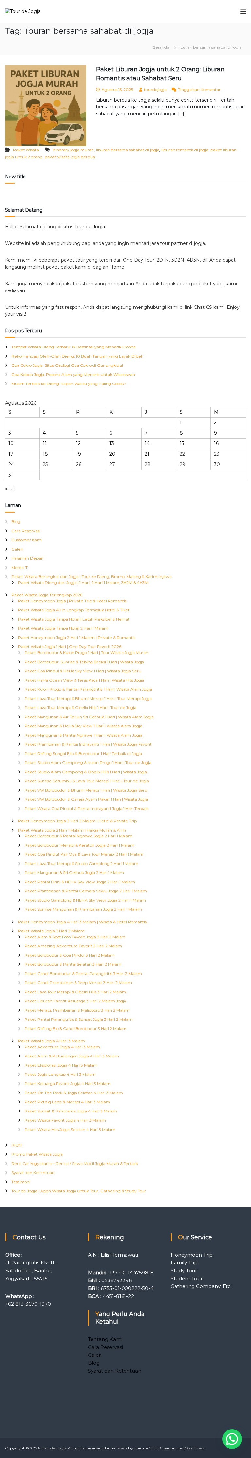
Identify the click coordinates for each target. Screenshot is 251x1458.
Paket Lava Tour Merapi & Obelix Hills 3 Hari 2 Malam (75, 991)
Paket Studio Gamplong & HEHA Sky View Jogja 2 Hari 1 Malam (85, 900)
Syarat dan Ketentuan (33, 1172)
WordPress (193, 1448)
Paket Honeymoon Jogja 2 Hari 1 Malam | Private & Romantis (76, 637)
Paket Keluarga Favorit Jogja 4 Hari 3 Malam (67, 1083)
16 (216, 443)
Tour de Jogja (90, 227)
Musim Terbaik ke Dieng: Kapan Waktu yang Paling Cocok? (68, 383)
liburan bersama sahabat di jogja (127, 149)
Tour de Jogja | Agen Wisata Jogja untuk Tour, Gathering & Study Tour (78, 1190)
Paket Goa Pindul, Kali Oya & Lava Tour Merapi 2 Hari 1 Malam (84, 854)
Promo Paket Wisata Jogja (37, 1154)
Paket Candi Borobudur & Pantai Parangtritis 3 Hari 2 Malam (83, 973)
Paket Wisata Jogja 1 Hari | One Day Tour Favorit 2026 (69, 646)
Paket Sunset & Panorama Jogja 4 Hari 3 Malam (71, 1111)
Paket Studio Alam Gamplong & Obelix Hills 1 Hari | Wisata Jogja (86, 771)
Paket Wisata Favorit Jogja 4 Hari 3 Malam (65, 1120)
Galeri (17, 549)
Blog (15, 521)
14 (147, 443)
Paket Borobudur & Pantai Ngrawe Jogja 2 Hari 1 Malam (78, 835)
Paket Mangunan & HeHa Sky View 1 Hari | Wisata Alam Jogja (83, 725)
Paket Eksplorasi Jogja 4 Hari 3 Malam (61, 1065)
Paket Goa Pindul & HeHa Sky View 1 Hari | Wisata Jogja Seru (83, 670)
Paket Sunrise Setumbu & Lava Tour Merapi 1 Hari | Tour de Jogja (87, 780)
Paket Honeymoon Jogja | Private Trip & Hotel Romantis (72, 600)
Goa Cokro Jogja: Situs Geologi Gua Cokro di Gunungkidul (67, 365)
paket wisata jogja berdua (70, 156)
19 (78, 454)
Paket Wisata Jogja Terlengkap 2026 (46, 594)
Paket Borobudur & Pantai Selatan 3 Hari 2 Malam (73, 964)
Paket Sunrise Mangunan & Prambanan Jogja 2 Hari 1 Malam (83, 909)
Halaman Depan (27, 558)
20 (112, 454)
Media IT (19, 567)
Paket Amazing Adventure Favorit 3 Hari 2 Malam (73, 946)
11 (45, 443)
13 (111, 443)
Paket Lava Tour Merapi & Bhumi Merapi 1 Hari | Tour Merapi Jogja (88, 698)
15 (182, 443)
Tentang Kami (105, 1339)
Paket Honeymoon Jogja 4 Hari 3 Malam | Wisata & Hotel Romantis (82, 921)
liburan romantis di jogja (184, 149)
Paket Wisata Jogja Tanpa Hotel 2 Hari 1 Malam (63, 628)
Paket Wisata (26, 149)
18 (45, 454)
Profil (16, 1145)
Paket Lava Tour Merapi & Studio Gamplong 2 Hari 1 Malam (81, 863)
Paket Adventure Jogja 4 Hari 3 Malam (62, 1046)
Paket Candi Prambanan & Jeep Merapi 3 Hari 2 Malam (78, 982)
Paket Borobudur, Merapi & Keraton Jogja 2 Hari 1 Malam (79, 845)
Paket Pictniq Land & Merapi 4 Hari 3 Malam (67, 1101)
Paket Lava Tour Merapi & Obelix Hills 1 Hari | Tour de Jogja (80, 707)
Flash (122, 1448)
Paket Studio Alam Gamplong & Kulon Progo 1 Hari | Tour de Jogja (88, 762)
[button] (232, 1439)
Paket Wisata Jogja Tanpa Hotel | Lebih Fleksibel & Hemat (74, 619)
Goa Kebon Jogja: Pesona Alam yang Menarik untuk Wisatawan (73, 374)
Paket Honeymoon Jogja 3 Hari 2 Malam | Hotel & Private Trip (77, 820)
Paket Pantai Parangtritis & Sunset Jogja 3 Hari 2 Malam (79, 1019)
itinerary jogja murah (73, 149)
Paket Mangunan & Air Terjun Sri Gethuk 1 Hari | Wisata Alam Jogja (89, 716)
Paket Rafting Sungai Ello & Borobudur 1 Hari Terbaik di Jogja (83, 753)
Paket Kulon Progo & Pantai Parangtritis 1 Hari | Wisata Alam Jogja (88, 689)
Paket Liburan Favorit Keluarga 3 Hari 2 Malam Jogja (75, 1001)
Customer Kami (26, 539)
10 (11, 443)
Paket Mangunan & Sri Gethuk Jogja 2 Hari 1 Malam (74, 872)
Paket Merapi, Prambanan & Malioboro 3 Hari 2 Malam (77, 1010)
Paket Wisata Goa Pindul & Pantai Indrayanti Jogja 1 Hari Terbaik (87, 808)
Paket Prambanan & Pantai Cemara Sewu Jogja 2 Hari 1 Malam (86, 890)
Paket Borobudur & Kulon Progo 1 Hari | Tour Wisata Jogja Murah (86, 652)
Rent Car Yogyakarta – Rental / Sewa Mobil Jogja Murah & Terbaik (74, 1163)
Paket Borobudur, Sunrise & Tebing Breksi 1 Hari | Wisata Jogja (84, 661)
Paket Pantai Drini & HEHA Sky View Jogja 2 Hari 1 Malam (80, 881)
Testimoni (20, 1181)
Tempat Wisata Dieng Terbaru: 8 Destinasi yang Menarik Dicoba (73, 347)
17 (10, 454)
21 (147, 454)
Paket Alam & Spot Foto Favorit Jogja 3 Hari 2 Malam (75, 936)
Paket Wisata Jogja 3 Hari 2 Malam (51, 930)
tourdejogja (155, 89)
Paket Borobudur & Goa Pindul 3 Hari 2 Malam (69, 955)
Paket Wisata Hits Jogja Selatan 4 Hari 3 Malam (70, 1129)
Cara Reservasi (25, 530)
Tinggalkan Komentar (199, 89)
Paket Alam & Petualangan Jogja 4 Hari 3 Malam (72, 1056)
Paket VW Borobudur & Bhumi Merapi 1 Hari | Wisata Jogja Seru (86, 790)
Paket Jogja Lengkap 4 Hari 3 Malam (60, 1074)
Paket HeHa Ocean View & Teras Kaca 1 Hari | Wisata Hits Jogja (84, 680)
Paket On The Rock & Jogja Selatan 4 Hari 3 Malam (74, 1092)
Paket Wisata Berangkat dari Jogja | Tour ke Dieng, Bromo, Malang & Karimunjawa (91, 576)
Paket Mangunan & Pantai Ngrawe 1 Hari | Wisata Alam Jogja (83, 735)
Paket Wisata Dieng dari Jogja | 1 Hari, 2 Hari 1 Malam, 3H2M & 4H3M (83, 582)
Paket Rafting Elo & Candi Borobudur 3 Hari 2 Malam (75, 1028)
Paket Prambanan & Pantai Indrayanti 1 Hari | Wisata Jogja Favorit (88, 744)
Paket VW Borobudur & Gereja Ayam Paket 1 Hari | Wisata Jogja (86, 799)
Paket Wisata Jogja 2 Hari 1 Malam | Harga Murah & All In (72, 830)
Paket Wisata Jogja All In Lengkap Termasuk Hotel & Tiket (74, 610)
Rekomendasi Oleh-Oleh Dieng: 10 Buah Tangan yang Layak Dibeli (77, 356)
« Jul (10, 489)
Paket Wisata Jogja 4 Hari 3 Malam (51, 1040)
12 (78, 443)
